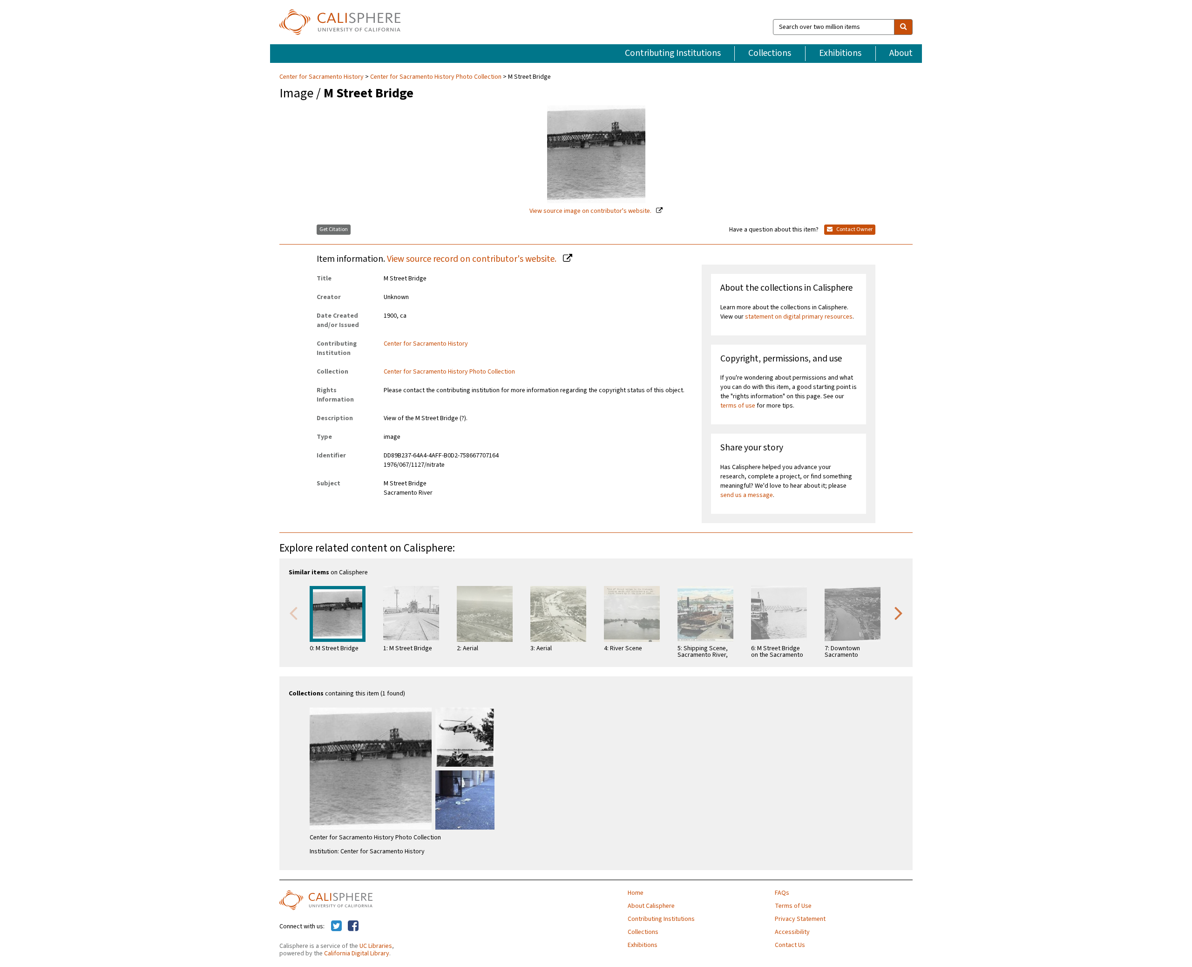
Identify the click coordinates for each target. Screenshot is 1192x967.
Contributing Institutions (673, 53)
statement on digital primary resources (799, 316)
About (901, 53)
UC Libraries (375, 946)
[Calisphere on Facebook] (353, 926)
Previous (293, 612)
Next (898, 612)
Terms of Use (793, 906)
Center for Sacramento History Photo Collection (435, 77)
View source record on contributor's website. (472, 259)
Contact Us (790, 945)
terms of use (737, 405)
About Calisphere (651, 906)
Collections (769, 53)
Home (635, 893)
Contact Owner (854, 229)
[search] (903, 27)
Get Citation (333, 229)
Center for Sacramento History (322, 77)
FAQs (782, 893)
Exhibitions (840, 53)
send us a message (746, 495)
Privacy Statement (800, 919)
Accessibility (792, 932)
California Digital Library (356, 953)
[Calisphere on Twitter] (336, 926)
